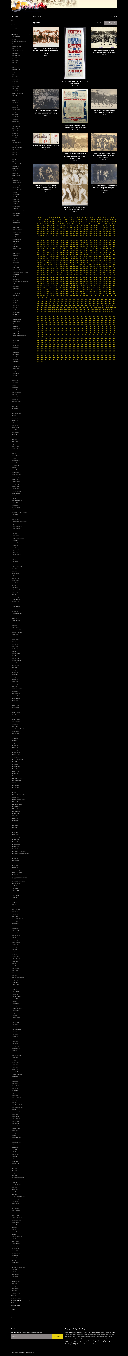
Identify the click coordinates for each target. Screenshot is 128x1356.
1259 (82, 321)
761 (94, 276)
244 (51, 235)
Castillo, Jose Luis (16, 213)
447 (87, 250)
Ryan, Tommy (15, 1043)
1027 (38, 299)
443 (74, 250)
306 (97, 239)
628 (51, 266)
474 (97, 252)
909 (107, 287)
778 (71, 278)
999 (87, 295)
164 (104, 227)
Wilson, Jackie (15, 1262)
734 (84, 274)
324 (77, 241)
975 (87, 293)
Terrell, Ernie (15, 1166)
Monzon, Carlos (15, 846)
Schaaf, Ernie (15, 1069)
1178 (77, 313)
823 (61, 282)
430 (110, 248)
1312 (54, 326)
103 (63, 223)
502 (110, 254)
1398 (78, 334)
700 (51, 272)
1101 (94, 305)
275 (74, 237)
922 (71, 289)
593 (94, 262)
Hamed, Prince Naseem (17, 526)
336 (38, 243)
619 (100, 264)
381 (107, 245)
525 (107, 256)
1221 (90, 317)
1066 (114, 301)
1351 (50, 330)
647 (114, 266)
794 (44, 280)
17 (80, 217)
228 (77, 233)
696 (38, 272)
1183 (96, 313)
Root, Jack (14, 1020)
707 (74, 272)
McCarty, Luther (15, 787)
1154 (61, 311)
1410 (46, 336)
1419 (82, 336)
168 (38, 229)
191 (114, 229)
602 (44, 264)
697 (41, 272)
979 (100, 293)
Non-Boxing (20, 1295)
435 (47, 250)
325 (81, 241)
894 (57, 287)
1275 (66, 322)
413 (54, 248)
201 (67, 231)
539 (74, 258)
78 (76, 221)
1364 (102, 330)
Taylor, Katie (15, 1156)
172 (51, 229)
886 (110, 285)
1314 (62, 326)
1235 (66, 319)
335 (114, 241)
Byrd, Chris (14, 178)
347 (74, 243)
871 (61, 285)
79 (79, 221)
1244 (102, 319)
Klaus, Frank (15, 656)
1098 (82, 305)
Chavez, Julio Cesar (16, 232)
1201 (89, 315)
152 (64, 227)
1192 (53, 315)
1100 (90, 305)
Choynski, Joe (15, 236)
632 (64, 266)
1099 (86, 305)
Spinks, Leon (15, 1114)
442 (71, 250)
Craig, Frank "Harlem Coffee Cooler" (20, 281)
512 (64, 256)
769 (41, 278)
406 (110, 246)
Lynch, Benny (15, 738)
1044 (106, 299)
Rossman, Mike (15, 1034)
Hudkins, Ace (15, 561)
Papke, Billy (14, 937)
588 (77, 262)
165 (107, 227)
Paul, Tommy (15, 951)
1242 (94, 319)
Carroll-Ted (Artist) (16, 204)
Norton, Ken (14, 902)
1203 (97, 315)
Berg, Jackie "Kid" (16, 123)
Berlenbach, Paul (16, 126)
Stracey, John (15, 1130)
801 (67, 280)
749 (54, 276)
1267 (114, 321)
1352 (54, 330)
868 (51, 285)
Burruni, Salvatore (16, 175)
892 (51, 287)
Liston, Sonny (15, 710)
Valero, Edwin (15, 1206)
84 (92, 221)
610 (71, 264)
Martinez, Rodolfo (16, 766)
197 (54, 231)
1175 (65, 313)
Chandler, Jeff (15, 225)
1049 (46, 301)
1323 (98, 326)
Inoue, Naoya (15, 571)
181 (81, 229)
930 (97, 289)
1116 (72, 307)
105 (70, 223)
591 (87, 262)
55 (97, 219)
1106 (113, 305)
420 (77, 248)
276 (77, 237)
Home (12, 20)
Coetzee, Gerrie (15, 251)
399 (87, 246)
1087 (38, 305)
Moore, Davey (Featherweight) (19, 851)
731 (74, 274)
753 (67, 276)
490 (71, 254)
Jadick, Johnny (15, 580)
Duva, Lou (14, 375)
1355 (66, 330)
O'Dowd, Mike (15, 921)
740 (104, 274)
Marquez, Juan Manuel (17, 759)
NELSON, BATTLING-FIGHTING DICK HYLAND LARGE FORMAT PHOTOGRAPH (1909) (46, 51)
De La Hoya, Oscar (16, 319)
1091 (54, 305)
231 (87, 233)
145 (41, 227)
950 (84, 291)
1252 (54, 321)
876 (77, 285)
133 (81, 225)
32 (37, 219)
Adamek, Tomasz (16, 36)
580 (51, 262)
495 (87, 254)
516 (77, 256)
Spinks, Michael (15, 1116)
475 (100, 252)
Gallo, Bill (14, 453)
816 (38, 282)
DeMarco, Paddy (16, 328)
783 (87, 278)
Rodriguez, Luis (15, 1013)
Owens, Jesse (15, 925)
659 (74, 268)
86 (97, 221)
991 (61, 295)
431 (114, 248)
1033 (62, 299)
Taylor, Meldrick (15, 1159)
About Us (13, 25)
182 (84, 229)
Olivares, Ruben (15, 907)
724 (51, 274)
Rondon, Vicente (16, 1017)
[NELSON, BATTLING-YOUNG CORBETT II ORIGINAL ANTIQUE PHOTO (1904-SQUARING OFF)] (104, 174)
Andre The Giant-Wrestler (18, 51)
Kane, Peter (14, 623)
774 (57, 278)
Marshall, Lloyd (15, 761)
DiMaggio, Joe (15, 340)
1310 (46, 326)
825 (67, 282)
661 (81, 268)
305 (94, 239)
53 (92, 219)
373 (81, 245)
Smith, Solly (14, 1102)
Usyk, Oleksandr (16, 1201)
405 (107, 246)
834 (97, 282)
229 (81, 233)
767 (114, 276)
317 (54, 241)
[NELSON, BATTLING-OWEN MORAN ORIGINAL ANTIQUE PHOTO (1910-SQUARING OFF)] (104, 142)
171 (47, 229)
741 (107, 274)
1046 (114, 299)
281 (94, 237)
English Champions (16, 390)
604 (51, 264)
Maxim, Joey (15, 776)
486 (57, 254)
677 (54, 270)
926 (84, 289)
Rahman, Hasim (15, 982)
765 (107, 276)
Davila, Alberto (15, 309)
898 (71, 287)
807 (87, 280)
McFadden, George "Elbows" (18, 799)
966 (57, 293)
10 (62, 217)
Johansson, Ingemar (16, 597)
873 (67, 285)
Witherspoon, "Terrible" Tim (18, 1267)
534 (57, 258)
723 (47, 274)
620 (104, 264)
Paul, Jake (14, 949)
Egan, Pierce (15, 382)
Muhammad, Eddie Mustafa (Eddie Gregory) (20, 878)
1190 (45, 315)
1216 (70, 317)
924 (77, 289)
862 (110, 284)
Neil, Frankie (15, 888)
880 (91, 285)
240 (38, 235)
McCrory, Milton (15, 797)
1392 (54, 334)
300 (77, 239)
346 (71, 243)
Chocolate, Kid (15, 234)
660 (77, 268)
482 (44, 254)
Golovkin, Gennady (16, 491)
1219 (82, 317)
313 (41, 241)
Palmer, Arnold (15, 930)
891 (47, 287)
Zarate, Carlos (15, 1288)
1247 (114, 319)
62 (115, 219)
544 (91, 258)
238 (110, 233)
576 (38, 262)
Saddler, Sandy (15, 1046)
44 (69, 219)
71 (58, 221)
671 (114, 268)
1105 (109, 305)
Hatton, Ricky (15, 533)
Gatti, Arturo (14, 467)
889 (41, 287)
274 (71, 237)
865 (41, 285)
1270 (46, 322)
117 (109, 223)
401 (94, 246)
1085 (110, 303)
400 (91, 246)
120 (38, 225)
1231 (50, 319)
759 (87, 276)
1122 (95, 307)
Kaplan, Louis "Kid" (16, 630)
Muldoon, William (16, 883)
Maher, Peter (15, 747)
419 (74, 248)
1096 (74, 305)
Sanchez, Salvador (16, 1055)
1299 (82, 324)
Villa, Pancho (15, 1213)
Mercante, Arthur (16, 823)
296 (64, 239)
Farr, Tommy (15, 404)
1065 (110, 301)
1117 (76, 307)
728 (64, 274)
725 (54, 274)
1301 (90, 324)
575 (114, 260)
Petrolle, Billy (15, 970)
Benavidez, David (16, 91)
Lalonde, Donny (15, 672)
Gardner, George (16, 462)
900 (77, 287)
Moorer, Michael (15, 856)
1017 (78, 297)
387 (47, 246)
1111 (53, 307)
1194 (61, 315)
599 (114, 262)
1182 (92, 313)
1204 (101, 315)
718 (110, 272)
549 (107, 258)
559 (61, 260)
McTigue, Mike (15, 816)
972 (77, 293)
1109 (45, 307)
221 (54, 233)
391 (61, 246)
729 (67, 274)
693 (107, 270)
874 (71, 285)
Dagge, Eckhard (15, 305)
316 (51, 241)
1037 (78, 299)
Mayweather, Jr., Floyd (17, 778)
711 (87, 272)
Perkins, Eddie (15, 968)
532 (51, 258)
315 (47, 241)
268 (51, 237)
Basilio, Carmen (15, 100)
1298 (78, 324)
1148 (38, 311)
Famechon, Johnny (16, 401)
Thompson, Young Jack (17, 1173)
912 (38, 289)
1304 (102, 324)
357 (107, 243)
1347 (114, 328)
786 (97, 278)
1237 (74, 319)
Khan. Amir (14, 641)
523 (100, 256)
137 (94, 225)
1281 (90, 322)
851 (74, 284)
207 (87, 231)
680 (64, 270)
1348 (38, 330)
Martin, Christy (15, 764)
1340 (86, 328)
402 (97, 246)
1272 (54, 322)
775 (61, 278)
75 (69, 221)
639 (87, 266)
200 (64, 231)
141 (107, 225)
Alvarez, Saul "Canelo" (17, 46)
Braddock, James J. (16, 145)
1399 (82, 334)
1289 (42, 324)
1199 (81, 315)
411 (47, 248)
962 (44, 293)
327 (87, 241)
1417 (74, 336)
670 (110, 268)
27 (106, 217)
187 (100, 229)
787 (100, 278)
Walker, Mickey (15, 1222)
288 (38, 239)
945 (67, 291)
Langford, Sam (15, 679)
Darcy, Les (14, 307)
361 (41, 245)
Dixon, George (15, 345)
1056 (74, 301)
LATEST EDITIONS (15, 1305)
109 (83, 223)
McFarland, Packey (16, 801)
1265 (106, 321)
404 (104, 246)
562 (71, 260)
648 (38, 268)
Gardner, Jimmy (15, 465)
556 (51, 260)
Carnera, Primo (15, 199)
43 (66, 219)
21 (90, 217)
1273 (58, 322)
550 (110, 258)
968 (64, 293)
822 (57, 282)
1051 (54, 301)
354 (97, 243)
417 (67, 248)
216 (38, 233)
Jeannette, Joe (15, 582)
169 (41, 229)
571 (100, 260)
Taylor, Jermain (15, 1154)
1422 (94, 336)
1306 (110, 324)
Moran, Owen (15, 863)
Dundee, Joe (15, 364)
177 (67, 229)
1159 (81, 311)
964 (51, 293)
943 (61, 291)
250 (71, 235)
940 (51, 291)
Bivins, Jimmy (15, 133)
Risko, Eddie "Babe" (16, 996)
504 (38, 256)
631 (61, 266)
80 (82, 221)
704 (64, 272)
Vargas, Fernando (16, 1210)
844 (51, 284)
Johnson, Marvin (16, 606)
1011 (54, 297)
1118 (80, 307)
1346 (110, 328)
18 (82, 217)
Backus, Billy (15, 81)
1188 (38, 315)
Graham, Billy (15, 502)
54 (95, 219)
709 (81, 272)
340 (51, 243)
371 (74, 245)
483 (47, 254)
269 (54, 237)
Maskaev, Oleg (15, 771)
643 (100, 266)
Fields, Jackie (15, 408)
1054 (66, 301)
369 (67, 245)
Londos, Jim (15, 726)
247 (61, 235)
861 (107, 284)
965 (54, 293)
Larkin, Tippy (15, 684)
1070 (50, 303)
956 (104, 291)
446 (84, 250)
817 (41, 282)
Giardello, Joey (15, 477)
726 (57, 274)
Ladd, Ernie (14, 667)
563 (74, 260)
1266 (110, 321)
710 (84, 272)
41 (61, 219)
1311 (50, 326)
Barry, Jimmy (15, 95)
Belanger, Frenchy (16, 109)
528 (38, 258)
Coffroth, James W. (16, 253)
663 (87, 268)
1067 (38, 303)
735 (87, 274)
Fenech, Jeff (15, 406)
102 (60, 223)
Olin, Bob (14, 904)
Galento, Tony (15, 448)
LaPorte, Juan (15, 681)
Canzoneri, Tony (16, 194)
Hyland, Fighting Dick (17, 566)
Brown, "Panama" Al (16, 163)
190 (110, 229)
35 (45, 219)
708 (77, 272)
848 (64, 284)
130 (71, 225)
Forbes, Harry (15, 422)
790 (110, 278)
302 (84, 239)
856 (91, 284)
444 (77, 250)
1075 (70, 303)
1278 (78, 322)
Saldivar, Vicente (16, 1048)
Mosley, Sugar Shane (17, 872)
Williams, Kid (15, 1257)
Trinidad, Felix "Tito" (16, 1184)
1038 (82, 299)
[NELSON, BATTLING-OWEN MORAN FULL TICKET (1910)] (46, 138)
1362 (94, 330)
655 (61, 268)
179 (74, 229)
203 (74, 231)
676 (51, 270)
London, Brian (15, 724)
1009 (46, 297)
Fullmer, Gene (15, 437)
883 (100, 285)
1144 (100, 309)
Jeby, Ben (14, 585)
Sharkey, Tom (15, 1083)
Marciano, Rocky (16, 754)
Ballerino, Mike (15, 86)
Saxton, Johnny (15, 1062)
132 (77, 225)
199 (61, 231)
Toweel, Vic (14, 1182)
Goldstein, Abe (15, 488)
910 (110, 287)
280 (91, 237)
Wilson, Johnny (15, 1264)
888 (38, 287)
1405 (106, 334)
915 (47, 289)
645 (107, 266)
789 (107, 278)
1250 (46, 321)
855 (87, 284)
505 (41, 256)
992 (64, 295)
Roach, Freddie (15, 1003)
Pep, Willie (14, 963)
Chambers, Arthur (16, 222)
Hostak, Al (14, 559)
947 (74, 291)
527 (114, 256)
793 (41, 280)
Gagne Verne (15, 444)
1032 (58, 299)
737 (94, 274)
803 (74, 280)
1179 (81, 313)
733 (81, 274)
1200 (85, 315)
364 (51, 245)
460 (51, 252)
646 (110, 266)
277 (81, 237)
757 (81, 276)
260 (104, 235)
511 (61, 256)
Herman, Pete (15, 545)
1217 (74, 317)
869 (54, 285)
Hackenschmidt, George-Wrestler (19, 521)
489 (67, 254)
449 (94, 250)
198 (57, 231)
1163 (96, 311)
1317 (74, 326)
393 (67, 246)
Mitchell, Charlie (15, 834)
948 (77, 291)
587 (74, 262)
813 (107, 280)
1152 (53, 311)
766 (110, 276)
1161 (89, 311)
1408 (38, 336)
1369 (42, 332)
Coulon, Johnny (15, 279)
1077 (78, 303)
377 (94, 245)
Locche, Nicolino (16, 712)
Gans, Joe (14, 458)
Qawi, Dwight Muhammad (18, 977)
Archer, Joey (15, 65)
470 (84, 252)
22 (93, 217)
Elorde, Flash (15, 387)
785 (94, 278)
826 (71, 282)
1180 (85, 313)
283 (100, 237)
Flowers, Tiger (15, 420)
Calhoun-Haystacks (16, 182)
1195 (65, 315)
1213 (58, 317)
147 (47, 227)
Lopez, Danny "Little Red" (18, 728)
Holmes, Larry (15, 552)
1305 (106, 324)
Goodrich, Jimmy (16, 495)
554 (44, 260)
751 (61, 276)
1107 (38, 307)
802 (71, 280)
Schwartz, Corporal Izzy (17, 1074)
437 (54, 250)
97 (45, 223)
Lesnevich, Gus (15, 696)
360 (38, 245)
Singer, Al (14, 1093)
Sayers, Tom (15, 1064)
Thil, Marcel (14, 1170)
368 (64, 245)
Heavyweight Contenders (18, 538)
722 (44, 274)
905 (94, 287)
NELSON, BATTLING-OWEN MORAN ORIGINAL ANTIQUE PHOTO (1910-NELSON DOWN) (75, 156)
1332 (54, 328)
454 (110, 250)
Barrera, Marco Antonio (17, 93)
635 (74, 266)
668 (104, 268)
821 (54, 282)
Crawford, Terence (16, 284)
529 (41, 258)
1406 (110, 334)
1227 (114, 317)
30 (114, 217)
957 (107, 291)
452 (104, 250)
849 (67, 284)
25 (101, 217)
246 (57, 235)
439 (61, 250)
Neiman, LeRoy (15, 890)
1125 (107, 307)
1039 (86, 299)
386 (44, 246)
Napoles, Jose (15, 885)
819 (47, 282)
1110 (49, 307)
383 (114, 245)
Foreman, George (16, 425)
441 (67, 250)
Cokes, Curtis (15, 255)
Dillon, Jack (14, 338)
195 (47, 231)
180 (77, 229)
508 (51, 256)
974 (84, 293)
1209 (42, 317)
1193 (57, 315)
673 (41, 270)
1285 (106, 322)
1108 (42, 307)
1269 (42, 322)
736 (91, 274)
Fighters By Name (20, 34)
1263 (98, 321)
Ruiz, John (14, 1038)
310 (110, 239)
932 (104, 289)
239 (114, 233)
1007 (38, 297)
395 (74, 246)
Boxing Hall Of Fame (17, 142)
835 (100, 282)
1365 (106, 330)
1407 (114, 334)
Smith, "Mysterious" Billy (17, 1107)
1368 (38, 332)
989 (54, 295)
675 (47, 270)
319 (61, 241)
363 (47, 245)
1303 (98, 324)
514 (71, 256)
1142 (92, 309)
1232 (54, 319)
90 (108, 221)
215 (114, 231)
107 (76, 223)
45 (71, 219)
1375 (66, 332)
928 (91, 289)
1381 (90, 332)
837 (107, 282)
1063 (102, 301)
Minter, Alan (14, 830)
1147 (112, 309)
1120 (88, 307)
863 (114, 284)
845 (54, 284)
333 (107, 241)
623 (114, 264)
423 (87, 248)
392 (64, 246)
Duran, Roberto (15, 373)
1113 (61, 307)
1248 (38, 321)
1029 (46, 299)
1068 (42, 303)
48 (79, 219)
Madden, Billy (15, 745)
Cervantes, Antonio (16, 218)
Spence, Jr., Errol (16, 1111)
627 (47, 266)
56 (100, 219)
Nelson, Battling (15, 895)
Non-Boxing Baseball (20, 1298)
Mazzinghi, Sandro (16, 780)
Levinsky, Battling (16, 698)
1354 (62, 330)
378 (97, 245)
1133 (57, 309)
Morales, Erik (15, 858)
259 (100, 235)
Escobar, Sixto (15, 399)
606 (57, 264)
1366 (110, 330)
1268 (38, 322)
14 (72, 217)
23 (95, 217)
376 (91, 245)
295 (61, 239)
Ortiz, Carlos (15, 911)
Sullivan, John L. (16, 1140)
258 (97, 235)
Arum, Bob (14, 72)
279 (87, 237)
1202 (93, 315)
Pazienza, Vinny (15, 956)
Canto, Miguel (15, 192)
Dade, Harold (15, 302)
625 (41, 266)
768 (38, 278)
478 (110, 252)
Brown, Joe (14, 159)
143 (114, 225)
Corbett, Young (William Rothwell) (20, 272)
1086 (114, 303)
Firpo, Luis (14, 411)
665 (94, 268)
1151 (49, 311)
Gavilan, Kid (15, 470)
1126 (111, 307)
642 (97, 266)
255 (87, 235)
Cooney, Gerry (15, 262)
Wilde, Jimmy (15, 1246)
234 (97, 233)
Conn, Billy (14, 258)
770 (44, 278)
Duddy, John (15, 359)
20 (88, 217)
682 (71, 270)
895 (61, 287)
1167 (112, 311)
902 (84, 287)
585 (67, 262)
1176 (69, 313)
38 (53, 219)
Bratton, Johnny (15, 149)
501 (107, 254)
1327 (114, 326)
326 (84, 241)
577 (41, 262)
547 (100, 258)
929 (94, 289)
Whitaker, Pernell (16, 1243)
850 (71, 284)
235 (100, 233)
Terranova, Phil (15, 1163)
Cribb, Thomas (15, 286)
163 (100, 227)
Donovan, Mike (15, 349)
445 (81, 250)
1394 (62, 334)
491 (74, 254)
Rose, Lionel (15, 1024)
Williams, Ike (15, 1255)
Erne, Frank (14, 394)
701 (54, 272)
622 (110, 264)
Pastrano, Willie (15, 944)
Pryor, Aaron (15, 975)
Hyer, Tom (14, 564)
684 (77, 270)
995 (74, 295)
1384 (102, 332)
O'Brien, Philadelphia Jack (18, 918)
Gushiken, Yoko (15, 519)
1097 (78, 305)
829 (81, 282)
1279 (82, 322)
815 (114, 280)
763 (100, 276)
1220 (86, 317)
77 (74, 221)
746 (44, 276)
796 (51, 280)
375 (87, 245)
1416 (70, 336)
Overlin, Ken (15, 916)
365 (54, 245)
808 (91, 280)
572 (104, 260)
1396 (70, 334)
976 (91, 293)
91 (110, 221)
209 (94, 231)
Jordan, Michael (15, 618)
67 (48, 221)
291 (47, 239)
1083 (102, 303)
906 (97, 287)
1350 (46, 330)
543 (87, 258)
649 (41, 268)
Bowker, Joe (15, 140)
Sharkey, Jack (15, 1081)
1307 (114, 324)
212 (104, 231)
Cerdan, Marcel (15, 215)
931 (100, 289)
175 (61, 229)
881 (94, 285)
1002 (99, 295)
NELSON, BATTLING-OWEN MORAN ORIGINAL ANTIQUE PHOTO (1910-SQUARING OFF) (104, 155)
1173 (57, 313)
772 (51, 278)
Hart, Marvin (15, 531)
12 (67, 217)
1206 (109, 315)
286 (110, 237)
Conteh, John (15, 260)
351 (87, 243)
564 (77, 260)
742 (110, 274)
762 (97, 276)
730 (71, 274)
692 (104, 270)
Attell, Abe (14, 74)
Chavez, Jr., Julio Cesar (17, 229)
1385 (106, 332)
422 (84, 248)
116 (106, 223)
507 (47, 256)
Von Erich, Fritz (15, 1215)
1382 (94, 332)
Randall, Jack (15, 989)
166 (110, 227)
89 (105, 221)
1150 (45, 311)
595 (100, 262)
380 (104, 245)
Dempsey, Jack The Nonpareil (19, 335)
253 (81, 235)
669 (107, 268)
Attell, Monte (15, 76)
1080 (90, 303)
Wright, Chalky (15, 1274)
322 (71, 241)
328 (91, 241)
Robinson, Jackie (16, 1006)
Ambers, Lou (15, 48)
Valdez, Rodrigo (15, 1203)
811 (100, 280)
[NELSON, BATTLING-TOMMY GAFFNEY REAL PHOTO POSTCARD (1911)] (75, 185)
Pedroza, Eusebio (16, 958)
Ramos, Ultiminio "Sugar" (18, 987)
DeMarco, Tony (15, 331)
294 (57, 239)
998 (84, 295)
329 (94, 241)
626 (44, 266)
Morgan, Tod (15, 865)
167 (114, 227)
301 (81, 239)
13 (69, 217)
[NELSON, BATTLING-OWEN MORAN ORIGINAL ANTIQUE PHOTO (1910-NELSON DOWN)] (75, 142)
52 (90, 219)
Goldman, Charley (16, 486)
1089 (46, 305)
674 (44, 270)
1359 (82, 330)
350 (84, 243)
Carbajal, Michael (16, 196)
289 (41, 239)
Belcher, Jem (15, 112)
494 (84, 254)
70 (56, 221)
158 (84, 227)
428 (104, 248)
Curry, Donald (15, 300)
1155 (65, 311)
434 (44, 250)
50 (84, 219)
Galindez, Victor (15, 451)
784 (91, 278)
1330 (46, 328)
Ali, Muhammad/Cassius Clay (19, 41)
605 (54, 264)
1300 (86, 324)
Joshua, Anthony (16, 620)
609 (67, 264)
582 (57, 262)
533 (54, 258)
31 (116, 217)
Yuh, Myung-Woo (16, 1281)
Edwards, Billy (15, 380)
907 (100, 287)
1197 (73, 315)
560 (64, 260)
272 (64, 237)
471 (87, 252)
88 (103, 221)
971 (74, 293)
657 (67, 268)
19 (85, 217)
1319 (82, 326)
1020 (90, 297)
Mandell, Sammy (16, 752)
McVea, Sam (15, 818)
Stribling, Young (15, 1133)
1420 (86, 336)
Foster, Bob (14, 429)
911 (114, 287)
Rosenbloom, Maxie (16, 1029)
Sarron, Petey (15, 1057)
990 (57, 295)
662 (84, 268)
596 (104, 262)
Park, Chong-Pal (16, 942)
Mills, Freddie (15, 827)
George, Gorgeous (16, 474)
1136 (69, 309)
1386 (110, 332)
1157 (73, 311)
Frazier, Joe (14, 434)
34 (43, 219)
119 (115, 223)
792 (38, 280)
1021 (94, 297)
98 (48, 223)
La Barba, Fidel (15, 665)
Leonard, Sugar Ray (16, 693)
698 (44, 272)
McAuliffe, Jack (15, 783)
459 (47, 252)
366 (57, 245)
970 (71, 293)
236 (104, 233)
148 (51, 227)
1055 (70, 301)
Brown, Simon (15, 161)
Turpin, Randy (15, 1191)
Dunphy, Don (15, 371)
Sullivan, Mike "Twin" (17, 1142)
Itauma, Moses (15, 573)
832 (91, 282)
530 (44, 258)
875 (74, 285)
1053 (62, 301)
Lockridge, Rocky (16, 719)
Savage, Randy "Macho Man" (19, 1060)
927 (87, 289)
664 (91, 268)
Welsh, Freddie (15, 1239)
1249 (42, 321)
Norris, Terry (15, 900)
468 (77, 252)
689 (94, 270)
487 (61, 254)
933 (107, 289)
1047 (38, 301)
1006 (115, 295)
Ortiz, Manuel (15, 914)
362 (44, 245)
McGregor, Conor (16, 809)
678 (57, 270)
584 (64, 262)
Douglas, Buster (15, 352)
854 (84, 284)
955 (100, 291)
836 (104, 282)
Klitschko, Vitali (15, 658)
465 (67, 252)
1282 (94, 322)
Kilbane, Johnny (15, 644)
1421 (90, 336)
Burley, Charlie (15, 171)
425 (94, 248)
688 (91, 270)
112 (93, 223)
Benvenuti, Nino (15, 121)
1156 (69, 311)
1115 (68, 307)
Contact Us (14, 1318)
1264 (102, 321)
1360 (86, 330)
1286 (110, 322)
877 (81, 285)
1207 (113, 315)
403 (100, 246)
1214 (62, 317)
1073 (62, 303)
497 (94, 254)
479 (114, 252)
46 (74, 219)
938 (44, 291)
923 (74, 289)
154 (71, 227)
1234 (62, 319)
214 (110, 231)
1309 (42, 326)
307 (100, 239)
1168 (38, 313)
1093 (62, 305)
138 (97, 225)
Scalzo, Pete (15, 1067)
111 (90, 223)
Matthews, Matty (15, 773)
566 (84, 260)
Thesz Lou (14, 1168)
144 (38, 227)
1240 (86, 319)
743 (114, 274)
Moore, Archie (15, 849)
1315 (66, 326)
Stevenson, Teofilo (16, 1126)
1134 (61, 309)
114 (99, 223)
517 (80, 256)
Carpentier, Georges (16, 201)
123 (47, 225)
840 (38, 284)
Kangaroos (14, 625)
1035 (70, 299)
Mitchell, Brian (15, 832)
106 (73, 223)
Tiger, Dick (14, 1175)
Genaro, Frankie (15, 472)
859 (100, 284)
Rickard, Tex (15, 994)
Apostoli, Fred (15, 58)
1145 (104, 309)
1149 (42, 311)
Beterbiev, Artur (15, 128)
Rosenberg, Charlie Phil (17, 1027)
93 (115, 221)
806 (84, 280)
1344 (102, 328)
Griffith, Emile (15, 514)
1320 (86, 326)
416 (64, 248)
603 (47, 264)
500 (104, 254)
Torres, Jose (15, 1180)
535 (61, 258)
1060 (90, 301)
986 (44, 295)
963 (47, 293)
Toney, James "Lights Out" (18, 1177)
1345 (106, 328)
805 (81, 280)
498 (97, 254)
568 (91, 260)
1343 (98, 328)
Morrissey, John (15, 867)
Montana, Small (15, 839)
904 (91, 287)
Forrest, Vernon (15, 427)
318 (57, 241)
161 (94, 227)
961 (41, 293)
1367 (114, 330)
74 (66, 221)
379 (100, 245)
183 (87, 229)
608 (64, 264)
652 (51, 268)
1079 (86, 303)
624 (38, 266)
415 (61, 248)
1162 (92, 311)
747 (47, 276)
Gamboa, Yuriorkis (16, 455)
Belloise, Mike (15, 114)
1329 (42, 328)
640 (91, 266)
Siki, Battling (15, 1090)
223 (61, 233)
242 (44, 235)
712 (90, 272)
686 (84, 270)
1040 (90, 299)
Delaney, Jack (15, 326)
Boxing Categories (20, 32)
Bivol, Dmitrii (15, 135)
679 (61, 270)
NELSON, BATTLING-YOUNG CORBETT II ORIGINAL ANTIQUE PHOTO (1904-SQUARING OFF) (104, 188)
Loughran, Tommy (16, 733)
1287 (114, 322)
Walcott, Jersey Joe (16, 1220)
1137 (73, 309)
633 (67, 266)
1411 (50, 336)
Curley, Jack (15, 298)
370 (71, 245)
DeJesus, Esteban (16, 324)
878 (84, 285)
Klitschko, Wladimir (16, 660)
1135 (65, 309)
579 (47, 262)
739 (100, 274)
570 (97, 260)
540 (77, 258)
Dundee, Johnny (16, 366)
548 (104, 258)
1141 (89, 309)
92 (113, 221)
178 (71, 229)
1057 (78, 301)
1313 (58, 326)
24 (98, 217)
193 (41, 231)
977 (94, 293)
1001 (95, 295)
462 (57, 252)
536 (64, 258)
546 (97, 258)
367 (61, 245)
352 (91, 243)
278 (84, 237)
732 (77, 274)
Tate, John (14, 1149)
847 (61, 284)
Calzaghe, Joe (15, 187)
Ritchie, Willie (15, 999)
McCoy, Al (14, 792)
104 (66, 223)
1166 (108, 311)
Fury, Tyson (14, 439)
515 (74, 256)
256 (91, 235)
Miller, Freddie (15, 825)
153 (67, 227)
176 (64, 229)
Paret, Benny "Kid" (16, 940)
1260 (86, 321)
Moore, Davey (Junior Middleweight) (20, 853)
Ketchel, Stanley (15, 639)
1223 (98, 317)
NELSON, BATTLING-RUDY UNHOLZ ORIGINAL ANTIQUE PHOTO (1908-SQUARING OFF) (45, 188)
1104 (105, 305)
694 (110, 270)
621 (107, 264)
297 (67, 239)
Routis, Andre (15, 1036)
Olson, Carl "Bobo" (16, 909)
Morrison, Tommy (16, 870)
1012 (58, 297)
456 (38, 252)
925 (81, 289)
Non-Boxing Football (20, 1300)
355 (100, 243)
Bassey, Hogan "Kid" (16, 105)
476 (104, 252)
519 (87, 256)
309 (107, 239)
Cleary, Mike (15, 244)
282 (97, 237)
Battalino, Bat (15, 107)
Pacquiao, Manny (16, 928)
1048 (42, 301)
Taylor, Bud (14, 1152)
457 (41, 252)
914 (44, 289)
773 (54, 278)
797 (54, 280)
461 (54, 252)
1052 (58, 301)
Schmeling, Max (15, 1071)
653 (54, 268)
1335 (66, 328)
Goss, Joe (14, 498)
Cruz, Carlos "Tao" (16, 293)
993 (67, 295)
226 (71, 233)
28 (109, 217)
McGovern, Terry (16, 806)
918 (57, 289)
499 (100, 254)
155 (74, 227)
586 (71, 262)
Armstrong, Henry (16, 69)
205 (81, 231)
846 (57, 284)
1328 (38, 328)
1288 (38, 324)
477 (107, 252)
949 (81, 291)
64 (40, 221)
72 (61, 221)
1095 (70, 305)
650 (44, 268)
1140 (85, 309)
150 (57, 227)
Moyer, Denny (15, 874)
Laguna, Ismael (15, 670)
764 (104, 276)
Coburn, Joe (15, 246)
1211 (50, 317)
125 (54, 225)
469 (81, 252)
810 (97, 280)
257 (94, 235)
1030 (50, 299)
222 (57, 233)
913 (41, 289)
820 (51, 282)
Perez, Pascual (15, 966)
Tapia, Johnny (15, 1144)
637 (81, 266)
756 (77, 276)
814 (110, 280)
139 (100, 225)
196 (51, 231)
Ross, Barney (15, 1031)
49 (82, 219)
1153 (57, 311)
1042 (98, 299)
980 (104, 293)
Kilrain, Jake (15, 646)
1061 (94, 301)
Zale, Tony (14, 1283)
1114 (65, 307)
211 (100, 231)
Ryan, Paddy (15, 1041)
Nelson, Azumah (16, 893)
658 (71, 268)
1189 (42, 315)
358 (110, 243)
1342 (94, 328)
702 (57, 272)
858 (97, 284)
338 (44, 243)
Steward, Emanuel (16, 1128)
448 (91, 250)
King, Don (14, 651)
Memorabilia (20, 29)
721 (41, 274)
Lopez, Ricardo (15, 731)
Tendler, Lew (15, 1161)
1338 (78, 328)
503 (114, 254)
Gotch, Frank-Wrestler (17, 500)
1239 (82, 319)
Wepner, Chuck (15, 1241)
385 (41, 246)
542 (84, 258)
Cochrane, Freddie (16, 248)
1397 (74, 334)
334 (110, 241)
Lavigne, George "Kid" (17, 688)
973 (81, 293)
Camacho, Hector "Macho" (18, 189)
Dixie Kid (14, 342)
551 (114, 258)
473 (94, 252)
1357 (74, 330)
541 (81, 258)
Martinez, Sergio (16, 768)
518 (84, 256)
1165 (104, 311)
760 (91, 276)
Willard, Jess (15, 1250)
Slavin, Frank (15, 1095)
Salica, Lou (14, 1050)
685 (81, 270)
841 (41, 284)
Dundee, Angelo (15, 361)
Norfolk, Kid (14, 897)
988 (51, 295)
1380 (86, 332)
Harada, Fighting (16, 528)
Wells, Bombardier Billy (17, 1236)
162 (97, 227)
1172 (53, 313)
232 (91, 233)
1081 (94, 303)
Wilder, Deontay (15, 1248)
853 (81, 284)
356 (104, 243)
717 (107, 272)
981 (107, 293)
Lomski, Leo (15, 717)
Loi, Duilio (14, 714)
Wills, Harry (14, 1260)
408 (38, 248)
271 (61, 237)
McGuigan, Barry (16, 811)
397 (81, 246)
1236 (70, 319)
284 (104, 237)
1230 (46, 319)
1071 (54, 303)
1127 (115, 307)
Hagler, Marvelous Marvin (18, 524)
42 (63, 219)
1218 (78, 317)
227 (74, 233)
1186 (108, 313)
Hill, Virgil (14, 547)
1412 (54, 336)
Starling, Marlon (15, 1121)
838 (110, 282)
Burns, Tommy (15, 173)
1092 (58, 305)
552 (38, 260)
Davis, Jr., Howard (16, 317)
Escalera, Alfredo (16, 397)
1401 (90, 334)
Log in (34, 16)
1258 (78, 321)
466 (71, 252)
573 (107, 260)
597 (107, 262)
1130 (45, 309)
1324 (102, 326)
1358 (78, 330)
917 (54, 289)
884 (104, 285)
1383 (98, 332)
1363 (98, 330)
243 (47, 235)
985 (41, 295)
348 (77, 243)
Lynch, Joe (14, 740)
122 (44, 225)
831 (87, 282)
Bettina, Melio (15, 131)
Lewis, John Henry (16, 703)
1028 (42, 299)
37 (50, 219)
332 (104, 241)
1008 (42, 297)
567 (87, 260)
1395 (66, 334)
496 (91, 254)
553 (41, 260)
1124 (103, 307)
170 (44, 229)
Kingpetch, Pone (16, 653)
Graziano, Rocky (16, 507)
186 (97, 229)
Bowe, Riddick (15, 138)
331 (100, 241)
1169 (42, 313)
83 (90, 221)
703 (61, 272)
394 (71, 246)
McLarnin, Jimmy (16, 813)
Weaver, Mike (15, 1231)
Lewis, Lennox (15, 705)
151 (61, 227)
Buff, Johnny (15, 168)
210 (97, 231)
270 (57, 237)
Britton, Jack (15, 154)
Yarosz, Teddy (15, 1279)
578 (44, 262)
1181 (89, 313)
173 (54, 229)
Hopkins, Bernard (16, 557)
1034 (66, 299)
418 (71, 248)
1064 (106, 301)
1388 (38, 334)
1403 (98, 334)
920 (64, 289)
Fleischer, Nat (15, 418)
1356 (70, 330)
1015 (70, 297)
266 (44, 237)
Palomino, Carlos (16, 935)
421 (80, 248)
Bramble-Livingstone (17, 147)
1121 (92, 307)
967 (61, 293)
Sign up (39, 16)
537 (67, 258)
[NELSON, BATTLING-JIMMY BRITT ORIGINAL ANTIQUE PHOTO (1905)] (104, 37)
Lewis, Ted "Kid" (15, 707)
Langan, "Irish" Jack (16, 677)
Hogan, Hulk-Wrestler (17, 550)
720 (38, 274)
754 (71, 276)
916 (51, 289)
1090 (50, 305)
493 (81, 254)
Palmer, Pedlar (15, 933)
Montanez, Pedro (16, 841)
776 (64, 278)
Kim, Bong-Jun (15, 648)
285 (107, 237)
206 (84, 231)
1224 (102, 317)
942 (57, 291)
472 (91, 252)
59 (108, 219)
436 (51, 250)
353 (94, 243)
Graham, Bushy (15, 505)
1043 (102, 299)
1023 (102, 297)
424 (90, 248)
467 (74, 252)
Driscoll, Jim (15, 357)
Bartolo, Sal (14, 98)
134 (84, 225)
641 (94, 266)
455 (114, 250)
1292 (54, 324)
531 (47, 258)
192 (38, 231)
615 (87, 264)
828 (77, 282)
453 (107, 250)
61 (113, 219)
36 (48, 219)
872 (64, 285)
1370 (46, 332)
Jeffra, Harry (15, 587)
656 (64, 268)
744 (38, 276)
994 (71, 295)
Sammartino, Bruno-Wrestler (18, 1053)
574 (110, 260)
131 (74, 225)
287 (114, 237)
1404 (102, 334)
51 (87, 219)
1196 (69, 315)
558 (57, 260)
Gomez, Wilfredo (16, 493)
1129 (42, 309)
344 (64, 243)
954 (97, 291)
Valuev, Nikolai (15, 1208)
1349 (42, 330)
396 (77, 246)
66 (45, 221)
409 (41, 248)
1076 (74, 303)
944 (64, 291)
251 (74, 235)
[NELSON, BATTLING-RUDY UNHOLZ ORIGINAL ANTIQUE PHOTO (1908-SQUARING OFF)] (46, 174)
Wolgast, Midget (15, 1272)
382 (110, 245)
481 (41, 254)
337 (41, 243)
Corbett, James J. (16, 269)
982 (110, 293)
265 (41, 237)
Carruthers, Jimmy (16, 206)
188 (104, 229)
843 (47, 284)
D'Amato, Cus (15, 378)
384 (38, 246)
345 (67, 243)
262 (110, 235)
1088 (42, 305)
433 (41, 250)
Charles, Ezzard (15, 227)
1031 (54, 299)
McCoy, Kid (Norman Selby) (18, 794)
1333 (58, 328)
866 (44, 285)
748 (51, 276)
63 (37, 221)
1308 (38, 326)
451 (100, 250)
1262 (94, 321)
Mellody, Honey (15, 820)
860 (104, 284)
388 (51, 246)
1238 (78, 319)
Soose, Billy (14, 1109)
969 (67, 293)
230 (84, 233)
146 (44, 227)
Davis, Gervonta (15, 314)
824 (64, 282)
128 (64, 225)
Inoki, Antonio (15, 568)
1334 (62, 328)
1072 (58, 303)
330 (97, 241)
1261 (90, 321)
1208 (38, 317)
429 (107, 248)
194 (44, 231)
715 (100, 272)
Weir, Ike (14, 1234)
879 (87, 285)
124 (51, 225)
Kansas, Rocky (15, 627)
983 (114, 293)
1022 (98, 297)
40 (58, 219)
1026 (114, 297)
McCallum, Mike (15, 785)
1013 (62, 297)
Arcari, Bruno (15, 60)
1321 (90, 326)
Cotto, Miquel (15, 276)
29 (111, 217)
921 (67, 289)
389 (54, 246)
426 (97, 248)
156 (77, 227)
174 (57, 229)
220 (51, 233)
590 (84, 262)
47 (76, 219)
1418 (78, 336)
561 (67, 260)
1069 (46, 303)
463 (61, 252)
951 (87, 291)
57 (103, 219)
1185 (104, 313)
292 (51, 239)
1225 (106, 317)
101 (57, 223)
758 (84, 276)
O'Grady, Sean (15, 923)
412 (51, 248)
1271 (50, 322)
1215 (66, 317)
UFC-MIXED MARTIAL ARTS (18, 1196)
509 (54, 256)
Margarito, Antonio (16, 757)
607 (61, 264)
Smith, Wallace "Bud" (17, 1104)
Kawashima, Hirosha (17, 632)
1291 (50, 324)
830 (84, 282)
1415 (66, 336)
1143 (96, 309)
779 (74, 278)
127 (61, 225)
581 (54, 262)
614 (84, 264)
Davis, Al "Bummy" (16, 312)
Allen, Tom (14, 43)
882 (97, 285)
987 (47, 295)
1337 (74, 328)
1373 (58, 332)
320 (64, 241)
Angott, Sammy (15, 53)
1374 (62, 332)
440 (64, 250)
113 (96, 223)
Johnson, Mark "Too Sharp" (18, 604)
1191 (49, 315)
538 (71, 258)
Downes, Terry (15, 354)
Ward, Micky (15, 1227)
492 (77, 254)
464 (64, 252)
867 (47, 285)
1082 (98, 303)
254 (84, 235)
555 (47, 260)
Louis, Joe (14, 735)
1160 (85, 311)
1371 (50, 332)
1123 (99, 307)
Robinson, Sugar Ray (17, 1008)
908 (104, 287)
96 (43, 223)
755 (74, 276)
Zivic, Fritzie (14, 1290)
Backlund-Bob (15, 79)
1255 (66, 321)
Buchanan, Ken (15, 166)
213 (107, 231)
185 (94, 229)
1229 (42, 319)
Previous (40, 217)
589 (81, 262)
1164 (100, 311)
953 (94, 291)
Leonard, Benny (15, 691)
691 (100, 270)
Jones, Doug (15, 611)
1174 (61, 313)
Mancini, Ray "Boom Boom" (18, 750)
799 (61, 280)
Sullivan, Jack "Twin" (16, 1137)
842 (44, 284)
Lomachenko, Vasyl (16, 721)
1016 (74, 297)
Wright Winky (15, 1276)
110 (86, 223)
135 (87, 225)
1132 (53, 309)
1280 (86, 322)
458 (44, 252)
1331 (50, 328)
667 (100, 268)
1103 (101, 305)
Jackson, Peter (15, 578)
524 (104, 256)
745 (41, 276)
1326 (110, 326)
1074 (66, 303)
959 (114, 291)
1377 (74, 332)
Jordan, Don (15, 615)
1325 (106, 326)
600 (38, 264)
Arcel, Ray (14, 62)
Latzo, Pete (14, 686)
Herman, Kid (15, 543)
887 (114, 285)
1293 (58, 324)
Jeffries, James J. (16, 590)
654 (57, 268)
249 (67, 235)
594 (97, 262)
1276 (70, 322)
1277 (74, 322)
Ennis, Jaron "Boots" (16, 392)
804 (77, 280)
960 (38, 293)
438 (57, 250)
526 (110, 256)
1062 (98, 301)
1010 (50, 297)
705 (67, 272)
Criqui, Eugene (15, 288)
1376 (70, 332)
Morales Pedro (15, 860)
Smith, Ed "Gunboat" (16, 1097)
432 (38, 250)
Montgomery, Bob (16, 844)
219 (47, 233)
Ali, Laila (14, 39)
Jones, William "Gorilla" (17, 613)
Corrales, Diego (15, 274)
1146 (108, 309)
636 (77, 266)
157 (81, 227)
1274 (62, 322)
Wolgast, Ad (14, 1269)
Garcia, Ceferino (16, 460)
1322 (94, 326)
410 (44, 248)
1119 (84, 307)
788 (104, 278)
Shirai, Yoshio (15, 1088)
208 (91, 231)
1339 (82, 328)
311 (114, 239)
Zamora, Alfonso (15, 1286)
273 (67, 237)
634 (71, 266)
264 (38, 237)
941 (54, 291)
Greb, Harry (14, 510)
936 (38, 291)
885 (107, 285)
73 (63, 221)
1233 (58, 319)
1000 (91, 295)
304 (91, 239)
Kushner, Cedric (15, 663)
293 (54, 239)
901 (81, 287)
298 (71, 239)
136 (91, 225)
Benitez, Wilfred (15, 119)
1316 (70, 326)
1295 (66, 324)
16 (77, 217)
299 (74, 239)
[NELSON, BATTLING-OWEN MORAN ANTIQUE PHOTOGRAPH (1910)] (104, 99)
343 (61, 243)
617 (94, 264)
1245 (106, 319)
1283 (98, 322)
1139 (81, 309)
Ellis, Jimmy (14, 385)
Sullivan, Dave (15, 1135)
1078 (82, 303)
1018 (82, 297)
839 (114, 282)
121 (41, 225)
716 (104, 272)
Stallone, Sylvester (16, 1119)
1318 (78, 326)
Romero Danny (15, 1015)
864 (38, 285)
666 (97, 268)
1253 (58, 321)
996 (77, 295)
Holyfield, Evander (16, 554)
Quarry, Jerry (15, 980)
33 (40, 219)
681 (67, 270)
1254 (62, 321)
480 (38, 254)
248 (64, 235)
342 (57, 243)
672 (38, 270)
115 (102, 223)
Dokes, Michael (15, 347)
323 (74, 241)
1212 (54, 317)
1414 (62, 336)
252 (77, 235)
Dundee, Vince (15, 368)
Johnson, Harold (16, 599)
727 (61, 274)
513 (67, 256)
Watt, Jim (14, 1229)
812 (104, 280)
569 (94, 260)
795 (47, 280)
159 (87, 227)
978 (97, 293)
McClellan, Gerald (16, 790)
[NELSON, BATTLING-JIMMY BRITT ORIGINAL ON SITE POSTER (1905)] (75, 106)
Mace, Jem (14, 743)
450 (97, 250)
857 (94, 284)
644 (104, 266)
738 (97, 274)
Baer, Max (14, 83)
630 (57, 266)
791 (114, 278)
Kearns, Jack (15, 634)
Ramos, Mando (15, 984)
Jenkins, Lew (15, 592)
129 (67, 225)
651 (47, 268)
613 (80, 264)
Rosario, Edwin (15, 1022)
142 (110, 225)
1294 (62, 324)
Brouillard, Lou (15, 156)
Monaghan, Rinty (16, 837)
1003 (103, 295)
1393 (58, 334)
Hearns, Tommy (15, 535)
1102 (98, 305)
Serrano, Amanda (16, 1076)
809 (94, 280)
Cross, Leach (15, 291)
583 (61, 262)
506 (44, 256)
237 (107, 233)
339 (47, 243)
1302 (94, 324)
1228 (38, 319)
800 (64, 280)
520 (90, 256)
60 (110, 219)
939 (47, 291)
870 (57, 285)
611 (74, 264)
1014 (66, 297)
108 (80, 223)
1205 (105, 315)
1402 (94, 334)
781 (81, 278)
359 (114, 243)
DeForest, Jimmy (16, 321)
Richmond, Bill (15, 991)
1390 (46, 334)
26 (103, 217)
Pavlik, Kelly (15, 954)
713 (94, 272)
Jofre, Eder (14, 594)
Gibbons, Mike (15, 479)
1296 (70, 324)
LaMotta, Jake (15, 674)
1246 (110, 319)
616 (90, 264)
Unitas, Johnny (15, 1199)
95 (40, 223)
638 (84, 266)
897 (67, 287)
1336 (70, 328)
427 (100, 248)
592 (91, 262)
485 (54, 254)
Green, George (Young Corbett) (19, 512)
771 (47, 278)
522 (97, 256)
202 (71, 231)
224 (64, 233)
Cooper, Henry (15, 265)
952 (91, 291)
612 (77, 264)
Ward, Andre (15, 1224)
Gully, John (14, 517)
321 (67, 241)
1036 (74, 299)
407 (114, 246)
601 (41, 264)
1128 (38, 309)
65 (43, 221)
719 (114, 272)
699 (47, 272)
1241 (90, 319)
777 (67, 278)
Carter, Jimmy (15, 208)
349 (81, 243)
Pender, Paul (15, 961)
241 (41, 235)
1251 (50, 321)
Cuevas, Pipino (15, 295)
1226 (110, 317)
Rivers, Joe (14, 1001)
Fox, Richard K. (15, 432)
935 (114, 289)
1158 (77, 311)
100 (53, 223)
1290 (46, 324)
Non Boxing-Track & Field (17, 1302)
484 (51, 254)
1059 (86, 301)
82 (87, 221)
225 (67, 233)
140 (104, 225)
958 (110, 291)
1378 (78, 332)
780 (77, 278)
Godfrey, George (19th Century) (19, 484)
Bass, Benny (15, 102)
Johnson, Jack (15, 601)
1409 (42, 336)
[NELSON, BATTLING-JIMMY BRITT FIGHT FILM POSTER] (75, 53)
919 (61, 289)
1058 (82, 301)
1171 (49, 313)
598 (110, 262)
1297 (74, 324)
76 (71, 221)
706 (71, 272)
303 (87, 239)
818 (44, 282)
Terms (12, 1313)
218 (44, 233)
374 (84, 245)
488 (64, 254)
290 (44, 239)
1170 (45, 313)
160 (91, 227)
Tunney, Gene (15, 1189)
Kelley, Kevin (15, 637)
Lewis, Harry (15, 700)
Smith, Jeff (14, 1100)
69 (53, 221)
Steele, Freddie (15, 1123)
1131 (49, 309)
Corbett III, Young (16, 267)
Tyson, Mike (14, 1194)
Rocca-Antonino (15, 1010)
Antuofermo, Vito (16, 55)
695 (114, 270)
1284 (102, 322)
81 (84, 221)
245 (54, 235)
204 (77, 231)
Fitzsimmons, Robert (16, 413)
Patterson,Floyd (15, 947)
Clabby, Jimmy (15, 241)
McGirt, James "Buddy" (17, 804)
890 (44, 287)
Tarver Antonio (15, 1147)
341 (54, 243)
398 (84, 246)
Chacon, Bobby (15, 220)
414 (57, 248)
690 (97, 270)
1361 (90, 330)
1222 (94, 317)
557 (54, 260)
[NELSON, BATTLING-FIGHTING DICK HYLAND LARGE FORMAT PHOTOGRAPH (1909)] (46, 37)
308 (104, 239)
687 (87, 270)
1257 (74, 321)
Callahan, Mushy (16, 185)
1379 (82, 332)
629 (54, 266)
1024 (106, 297)
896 (64, 287)
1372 (54, 332)
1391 (50, 334)
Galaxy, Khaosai (15, 446)
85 (95, 221)
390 (57, 246)
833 (94, 282)
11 (64, 217)
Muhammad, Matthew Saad (18, 881)
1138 (77, 309)
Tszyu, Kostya (15, 1187)
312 (38, 241)
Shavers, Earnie (15, 1086)
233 (94, 233)
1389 (42, 334)
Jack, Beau (14, 575)
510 (57, 256)
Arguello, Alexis (15, 67)
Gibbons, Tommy (16, 481)
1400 (86, 334)
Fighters (20, 1309)
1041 (94, 299)
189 (107, 229)
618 (97, 264)
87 (100, 221)
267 (47, 237)
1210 (46, 317)
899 (74, 287)
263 (114, 235)
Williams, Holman (16, 1253)
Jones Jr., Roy (15, 608)
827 (74, 282)
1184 (100, 313)
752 (64, 276)
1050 (50, 301)
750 (57, 276)
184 (91, 229)
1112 (57, 307)
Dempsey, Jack (15, 333)
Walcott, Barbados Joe (17, 1217)
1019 (86, 297)
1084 (106, 303)
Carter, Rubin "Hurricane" (18, 211)
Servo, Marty (15, 1078)
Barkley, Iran (15, 88)
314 (44, 241)
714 (97, 272)
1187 (112, 313)
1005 (111, 295)
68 (50, 221)
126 (57, 225)
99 (50, 223)
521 (94, 256)
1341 (90, 328)
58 (105, 219)
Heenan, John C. (16, 540)
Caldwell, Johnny (16, 180)
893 (54, 287)
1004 (107, 295)
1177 (73, 313)
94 (37, 223)
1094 (66, 305)
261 (107, 235)
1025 (110, 297)
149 (54, 227)
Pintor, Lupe (14, 973)
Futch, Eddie (15, 441)
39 (56, 219)
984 (38, 295)
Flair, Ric (14, 415)
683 (74, 270)
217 (41, 233)
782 (84, 278)
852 (77, 284)
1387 (114, 332)
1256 (70, 321)
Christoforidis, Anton (16, 239)
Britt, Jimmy (14, 152)
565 (81, 260)
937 (41, 291)
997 (81, 295)
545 (94, 258)
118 (112, 223)
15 (75, 217)
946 (71, 291)
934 (110, 289)
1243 (98, 319)
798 (57, 280)
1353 (58, 330)
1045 (110, 299)
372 (77, 245)
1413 (58, 336)
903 (87, 287)
